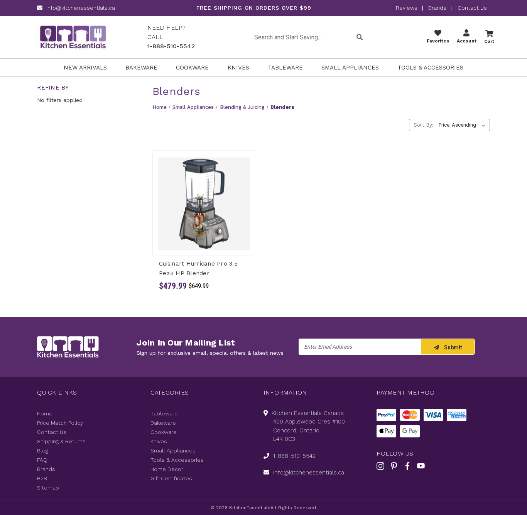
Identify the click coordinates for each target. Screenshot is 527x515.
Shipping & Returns (61, 441)
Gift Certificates (171, 478)
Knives (238, 67)
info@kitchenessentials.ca (80, 8)
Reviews (407, 8)
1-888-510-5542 (171, 46)
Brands (437, 8)
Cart (489, 41)
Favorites (438, 41)
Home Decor (166, 469)
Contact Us (472, 8)
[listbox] (463, 125)
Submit (452, 347)
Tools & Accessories (430, 67)
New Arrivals (85, 67)
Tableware (285, 67)
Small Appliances (350, 67)
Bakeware (141, 67)
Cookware (192, 67)
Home (44, 413)
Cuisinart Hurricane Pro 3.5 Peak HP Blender (198, 268)
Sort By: (424, 125)
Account (466, 41)
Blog (42, 450)
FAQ (42, 460)
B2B (42, 478)
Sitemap (48, 488)
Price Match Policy (60, 423)
